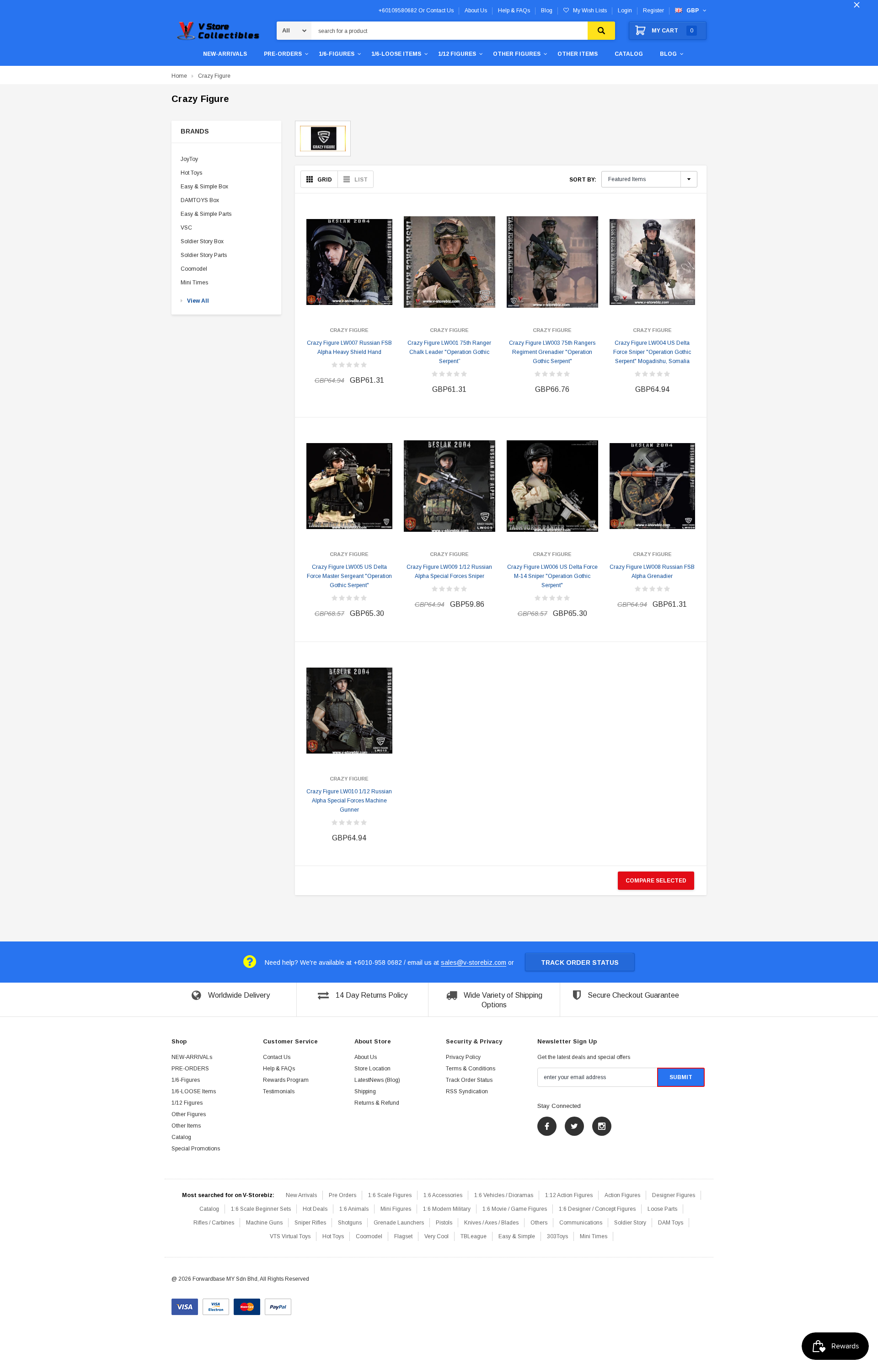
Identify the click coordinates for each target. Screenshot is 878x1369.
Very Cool (436, 1236)
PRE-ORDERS (283, 54)
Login (625, 10)
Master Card (247, 1304)
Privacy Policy (463, 1057)
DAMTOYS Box (200, 200)
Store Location (372, 1068)
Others (538, 1222)
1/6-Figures (336, 54)
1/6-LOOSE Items (396, 54)
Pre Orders (342, 1195)
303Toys (557, 1236)
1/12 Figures (457, 54)
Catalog (629, 54)
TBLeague (473, 1236)
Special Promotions (195, 1148)
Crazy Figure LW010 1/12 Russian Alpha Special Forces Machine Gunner (349, 800)
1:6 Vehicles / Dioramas (503, 1195)
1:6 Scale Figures (390, 1195)
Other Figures (517, 54)
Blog (668, 54)
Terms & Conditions (470, 1068)
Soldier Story (630, 1222)
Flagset (403, 1236)
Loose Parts (662, 1209)
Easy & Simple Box (204, 186)
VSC (186, 228)
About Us (365, 1057)
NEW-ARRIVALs (225, 54)
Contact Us (276, 1057)
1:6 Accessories (442, 1195)
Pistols (444, 1222)
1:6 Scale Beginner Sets (261, 1209)
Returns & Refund (376, 1103)
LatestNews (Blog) (377, 1080)
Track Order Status (580, 962)
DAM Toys (670, 1222)
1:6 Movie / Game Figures (514, 1209)
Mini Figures (395, 1209)
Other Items (577, 54)
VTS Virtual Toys (290, 1236)
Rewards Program (286, 1080)
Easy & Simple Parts (206, 214)
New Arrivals (301, 1195)
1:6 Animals (354, 1209)
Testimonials (278, 1091)
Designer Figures (673, 1195)
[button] (226, 131)
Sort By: (582, 179)
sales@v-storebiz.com (473, 962)
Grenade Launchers (399, 1222)
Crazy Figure (214, 76)
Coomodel (194, 269)
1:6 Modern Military (447, 1209)
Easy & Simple (516, 1236)
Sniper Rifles (310, 1222)
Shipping (365, 1091)
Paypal (278, 1304)
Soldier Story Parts (204, 255)
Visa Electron (216, 1304)
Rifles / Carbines (213, 1222)
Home (179, 76)
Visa (184, 1304)
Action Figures (622, 1195)
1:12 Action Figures (569, 1195)
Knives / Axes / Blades (491, 1222)
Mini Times (194, 282)
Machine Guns (264, 1222)
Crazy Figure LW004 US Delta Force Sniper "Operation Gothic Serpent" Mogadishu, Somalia (652, 352)
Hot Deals (315, 1209)
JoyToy (189, 159)
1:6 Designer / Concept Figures (597, 1209)
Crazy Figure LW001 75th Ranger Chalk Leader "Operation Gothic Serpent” (449, 352)
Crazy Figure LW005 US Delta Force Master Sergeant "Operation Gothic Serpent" (349, 576)
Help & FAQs (279, 1068)
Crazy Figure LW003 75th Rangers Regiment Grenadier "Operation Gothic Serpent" (552, 352)
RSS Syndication (467, 1091)
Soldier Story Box (202, 241)
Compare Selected (656, 880)
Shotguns (350, 1222)
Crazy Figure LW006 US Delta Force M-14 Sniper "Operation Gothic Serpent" (552, 576)
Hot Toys (191, 173)
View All (198, 301)
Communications (580, 1222)
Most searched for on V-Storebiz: (228, 1195)
